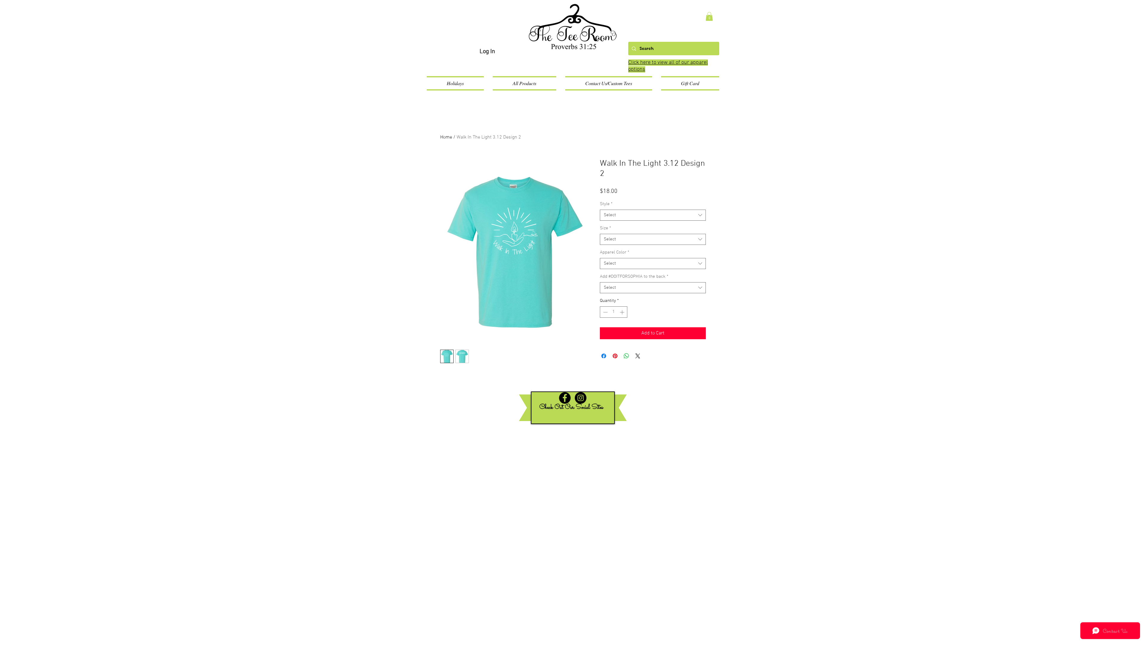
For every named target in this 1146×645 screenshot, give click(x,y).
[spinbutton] (614, 312)
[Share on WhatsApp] (626, 356)
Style (606, 204)
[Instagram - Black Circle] (580, 398)
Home (446, 137)
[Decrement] (605, 312)
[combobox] (653, 215)
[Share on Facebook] (603, 356)
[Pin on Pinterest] (615, 356)
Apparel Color (614, 252)
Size (605, 228)
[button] (709, 16)
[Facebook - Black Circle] (565, 398)
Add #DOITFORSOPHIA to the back (634, 276)
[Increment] (623, 312)
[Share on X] (637, 356)
